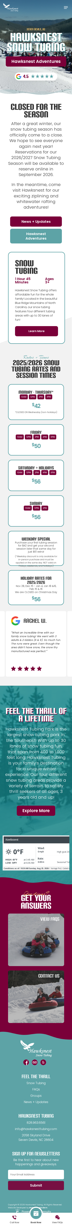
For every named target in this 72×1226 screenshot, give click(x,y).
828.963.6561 (36, 1123)
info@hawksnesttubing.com (36, 1129)
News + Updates (36, 1102)
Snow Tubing (36, 1083)
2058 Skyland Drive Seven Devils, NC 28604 (36, 1137)
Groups (36, 1096)
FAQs (36, 1089)
